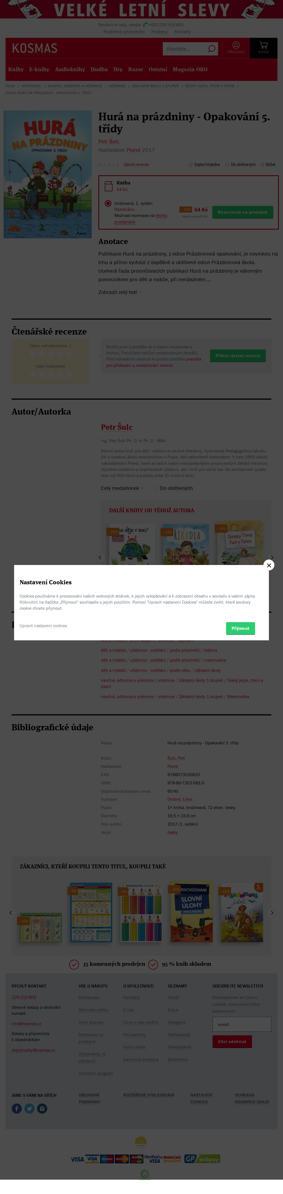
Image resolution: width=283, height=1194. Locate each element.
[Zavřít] (268, 565)
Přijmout (241, 628)
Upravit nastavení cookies (43, 625)
